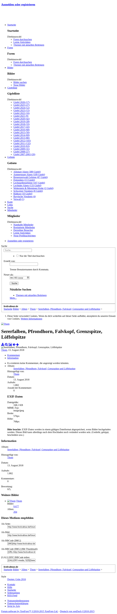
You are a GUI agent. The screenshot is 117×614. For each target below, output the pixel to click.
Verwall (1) (18, 199)
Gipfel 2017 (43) (21, 127)
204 (15, 512)
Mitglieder (12, 210)
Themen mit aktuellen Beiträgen (28, 45)
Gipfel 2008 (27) (21, 151)
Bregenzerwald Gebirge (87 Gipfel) (30, 177)
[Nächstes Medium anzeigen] (17, 344)
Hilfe (9, 587)
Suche (10, 207)
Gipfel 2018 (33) (21, 124)
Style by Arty (13, 606)
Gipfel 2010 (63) (21, 146)
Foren (10, 47)
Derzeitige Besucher (23, 230)
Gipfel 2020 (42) (21, 118)
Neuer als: (8, 274)
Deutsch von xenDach (77, 611)
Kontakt (11, 584)
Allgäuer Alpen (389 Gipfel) (27, 171)
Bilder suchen (20, 82)
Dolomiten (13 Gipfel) (24, 180)
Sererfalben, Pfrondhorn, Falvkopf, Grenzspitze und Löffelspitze (44, 368)
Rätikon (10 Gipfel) (22, 193)
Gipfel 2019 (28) (21, 121)
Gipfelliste (12, 87)
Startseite (11, 24)
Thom (4, 350)
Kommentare (13, 355)
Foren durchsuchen (22, 39)
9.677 (16, 506)
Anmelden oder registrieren (18, 4)
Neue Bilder (19, 85)
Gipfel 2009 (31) (21, 149)
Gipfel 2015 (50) (21, 132)
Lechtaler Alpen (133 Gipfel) (27, 185)
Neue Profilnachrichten (24, 235)
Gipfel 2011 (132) (22, 143)
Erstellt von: (9, 261)
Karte (10, 202)
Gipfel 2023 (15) (21, 110)
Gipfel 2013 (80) (21, 138)
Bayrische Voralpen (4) (24, 196)
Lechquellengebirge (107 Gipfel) (29, 182)
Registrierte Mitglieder (24, 227)
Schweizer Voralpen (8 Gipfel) (28, 191)
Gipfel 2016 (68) (21, 129)
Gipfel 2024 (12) (21, 107)
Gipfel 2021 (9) (20, 116)
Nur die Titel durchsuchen (31, 256)
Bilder (10, 67)
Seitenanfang (13, 592)
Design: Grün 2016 (16, 579)
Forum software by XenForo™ (29, 611)
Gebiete (11, 157)
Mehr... (13, 298)
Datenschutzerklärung (17, 603)
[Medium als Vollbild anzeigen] (6, 344)
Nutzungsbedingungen (18, 600)
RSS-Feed (12, 595)
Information (13, 358)
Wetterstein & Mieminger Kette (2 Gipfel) (33, 188)
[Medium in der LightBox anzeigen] (10, 344)
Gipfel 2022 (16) (21, 113)
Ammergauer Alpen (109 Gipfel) (29, 174)
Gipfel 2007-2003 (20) (24, 154)
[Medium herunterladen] (2, 344)
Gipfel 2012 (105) (22, 140)
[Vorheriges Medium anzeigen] (14, 344)
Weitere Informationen (31, 318)
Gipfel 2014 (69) (21, 135)
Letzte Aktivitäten (21, 42)
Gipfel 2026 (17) (21, 102)
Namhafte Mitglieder (23, 224)
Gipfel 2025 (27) (21, 105)
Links (10, 204)
